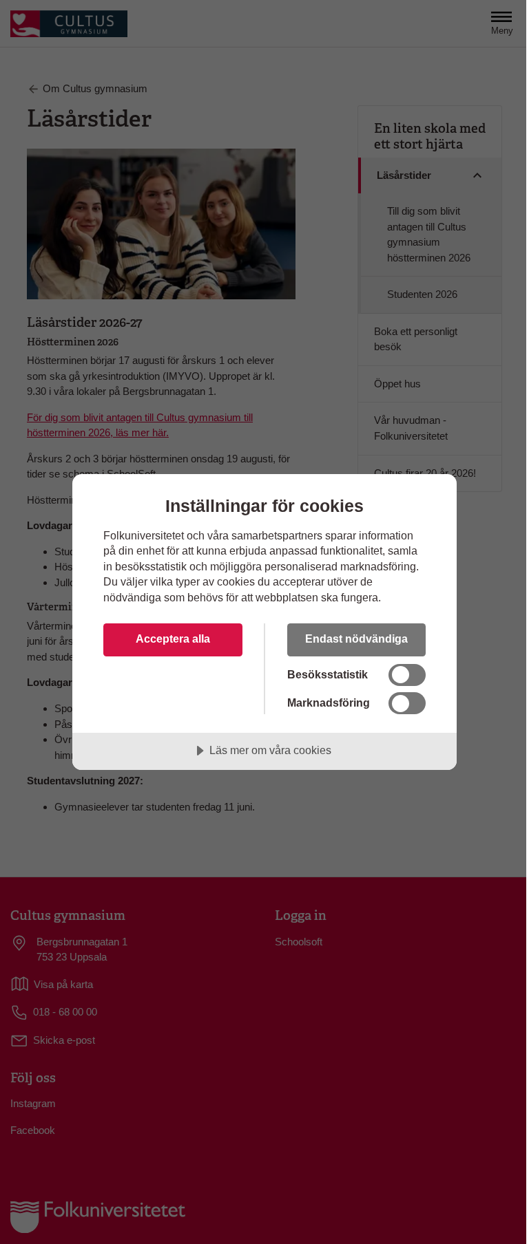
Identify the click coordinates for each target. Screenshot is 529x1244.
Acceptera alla (173, 638)
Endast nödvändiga (356, 638)
